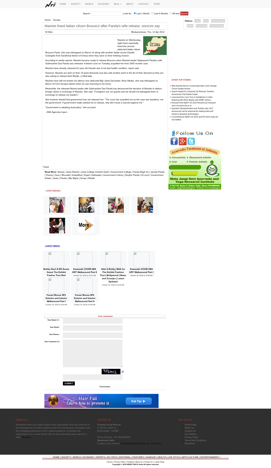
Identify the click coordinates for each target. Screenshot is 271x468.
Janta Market (72, 172)
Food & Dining (217, 26)
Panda (63, 178)
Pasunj (49, 175)
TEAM (157, 4)
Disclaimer (190, 443)
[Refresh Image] (123, 371)
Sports (190, 26)
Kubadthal (77, 175)
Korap (83, 178)
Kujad (87, 175)
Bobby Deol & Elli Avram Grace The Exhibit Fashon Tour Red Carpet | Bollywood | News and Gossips (56, 275)
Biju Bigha (73, 178)
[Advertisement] (80, 42)
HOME (63, 4)
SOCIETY (75, 4)
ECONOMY (103, 4)
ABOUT (130, 4)
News (206, 21)
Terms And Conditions (195, 440)
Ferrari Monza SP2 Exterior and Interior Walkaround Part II (84, 298)
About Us (189, 427)
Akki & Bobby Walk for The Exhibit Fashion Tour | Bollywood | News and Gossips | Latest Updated (113, 275)
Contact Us (190, 431)
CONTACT (143, 4)
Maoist (61, 172)
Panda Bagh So (141, 172)
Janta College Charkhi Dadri (95, 172)
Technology (201, 26)
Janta (55, 178)
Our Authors (191, 434)
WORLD (89, 4)
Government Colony (113, 175)
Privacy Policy (191, 437)
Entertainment (218, 21)
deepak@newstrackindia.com (135, 443)
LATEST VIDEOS (52, 246)
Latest (197, 21)
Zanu (57, 175)
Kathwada (96, 175)
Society (56, 20)
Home (48, 20)
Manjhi (91, 178)
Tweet (46, 167)
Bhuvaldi (66, 175)
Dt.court (145, 175)
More (117, 4)
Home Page (191, 424)
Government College (121, 172)
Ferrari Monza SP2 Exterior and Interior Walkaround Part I (56, 298)
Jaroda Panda (158, 172)
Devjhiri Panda (132, 175)
